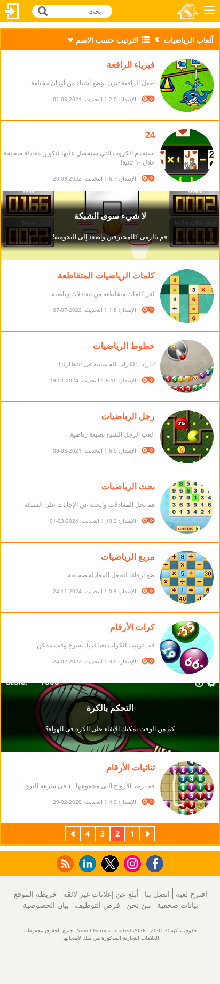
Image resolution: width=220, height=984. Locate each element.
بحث (41, 10)
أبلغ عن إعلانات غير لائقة (101, 894)
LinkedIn (85, 863)
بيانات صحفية (177, 905)
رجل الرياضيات (128, 416)
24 (150, 135)
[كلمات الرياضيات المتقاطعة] (187, 296)
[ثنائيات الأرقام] (187, 788)
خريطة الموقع (35, 894)
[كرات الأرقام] (187, 647)
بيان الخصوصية (46, 905)
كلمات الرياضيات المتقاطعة (106, 275)
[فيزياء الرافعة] (187, 85)
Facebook (152, 862)
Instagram (131, 862)
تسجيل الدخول (12, 11)
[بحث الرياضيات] (187, 507)
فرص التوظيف (97, 905)
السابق (146, 834)
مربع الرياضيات (128, 556)
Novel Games (187, 11)
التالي (71, 834)
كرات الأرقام (132, 627)
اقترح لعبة (191, 894)
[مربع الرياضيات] (187, 577)
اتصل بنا (157, 894)
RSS (64, 863)
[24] (187, 155)
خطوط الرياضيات (124, 345)
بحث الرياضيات (128, 486)
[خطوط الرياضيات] (187, 366)
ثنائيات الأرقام (130, 767)
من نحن (138, 905)
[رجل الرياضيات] (187, 436)
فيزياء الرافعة (131, 64)
